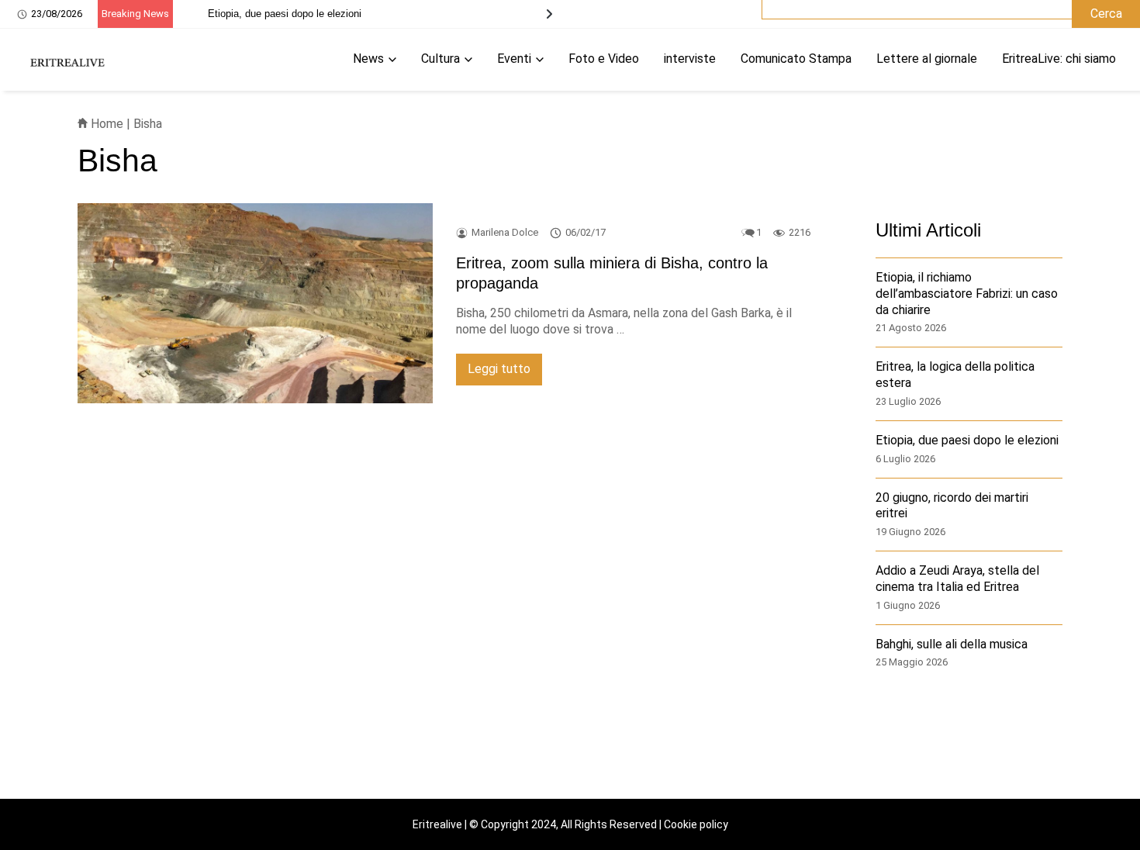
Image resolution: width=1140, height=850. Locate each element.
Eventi (514, 58)
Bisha (147, 123)
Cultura (440, 58)
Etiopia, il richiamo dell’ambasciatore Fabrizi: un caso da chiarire (967, 294)
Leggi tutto (499, 368)
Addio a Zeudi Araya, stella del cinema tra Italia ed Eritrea (957, 579)
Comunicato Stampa (796, 58)
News (368, 58)
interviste (690, 58)
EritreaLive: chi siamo (1059, 58)
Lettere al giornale (926, 58)
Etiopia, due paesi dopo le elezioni (284, 13)
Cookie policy (696, 824)
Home (105, 123)
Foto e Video (603, 58)
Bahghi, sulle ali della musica (952, 644)
